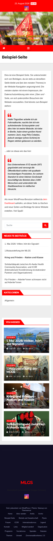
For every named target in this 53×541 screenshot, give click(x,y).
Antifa (32, 514)
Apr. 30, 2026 (15, 349)
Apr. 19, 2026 (15, 376)
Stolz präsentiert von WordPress (18, 508)
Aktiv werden (21, 514)
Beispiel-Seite (10, 518)
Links (16, 527)
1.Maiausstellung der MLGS (18, 251)
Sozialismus (21, 531)
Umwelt (19, 536)
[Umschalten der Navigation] (28, 48)
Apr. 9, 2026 (14, 404)
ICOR (17, 522)
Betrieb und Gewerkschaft (28, 518)
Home (10, 514)
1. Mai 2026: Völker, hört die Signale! (22, 244)
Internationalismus (29, 522)
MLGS (26, 29)
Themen (9, 536)
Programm (8, 531)
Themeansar (26, 510)
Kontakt (7, 527)
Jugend (43, 522)
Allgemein (9, 301)
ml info (29, 349)
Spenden (33, 531)
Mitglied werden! (28, 527)
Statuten (43, 531)
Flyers (44, 518)
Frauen (8, 522)
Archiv (40, 514)
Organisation (42, 527)
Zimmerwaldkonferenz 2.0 (35, 536)
